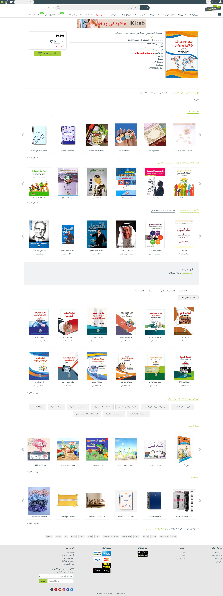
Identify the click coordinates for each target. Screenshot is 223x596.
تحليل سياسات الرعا (155, 382)
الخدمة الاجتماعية (184, 197)
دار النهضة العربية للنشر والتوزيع (155, 407)
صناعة (73, 536)
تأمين (97, 536)
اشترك (43, 581)
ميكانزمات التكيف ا (155, 337)
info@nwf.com (68, 561)
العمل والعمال (126, 536)
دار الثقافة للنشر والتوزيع (102, 407)
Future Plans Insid (68, 151)
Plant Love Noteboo (97, 151)
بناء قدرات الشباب (97, 337)
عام (66, 536)
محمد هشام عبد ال (96, 341)
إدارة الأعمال (164, 536)
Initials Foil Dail (155, 516)
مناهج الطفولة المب (126, 337)
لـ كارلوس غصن (97, 254)
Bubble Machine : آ (39, 465)
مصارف (49, 536)
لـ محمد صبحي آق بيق (155, 254)
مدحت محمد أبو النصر (154, 36)
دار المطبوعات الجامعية (114, 414)
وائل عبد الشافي (183, 341)
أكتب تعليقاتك (188, 273)
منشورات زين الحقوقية (78, 407)
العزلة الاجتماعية (68, 337)
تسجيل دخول (215, 2)
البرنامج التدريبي (39, 382)
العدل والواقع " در (184, 337)
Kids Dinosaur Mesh (126, 465)
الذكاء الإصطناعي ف (97, 197)
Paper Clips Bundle (184, 151)
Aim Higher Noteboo (39, 151)
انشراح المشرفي (125, 341)
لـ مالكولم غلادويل (184, 254)
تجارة (90, 536)
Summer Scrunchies (39, 516)
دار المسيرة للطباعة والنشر (138, 414)
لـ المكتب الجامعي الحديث (188, 297)
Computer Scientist (126, 516)
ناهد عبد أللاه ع (67, 341)
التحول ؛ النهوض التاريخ (97, 250)
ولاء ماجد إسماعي (38, 385)
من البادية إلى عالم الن (126, 250)
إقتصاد (153, 536)
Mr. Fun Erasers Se (126, 151)
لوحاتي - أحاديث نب (184, 465)
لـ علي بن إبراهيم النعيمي (126, 254)
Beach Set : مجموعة (68, 465)
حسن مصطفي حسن (183, 385)
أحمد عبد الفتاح (154, 385)
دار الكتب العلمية (56, 407)
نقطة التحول (184, 250)
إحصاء (173, 536)
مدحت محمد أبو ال (67, 385)
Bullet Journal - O (155, 151)
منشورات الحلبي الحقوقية (182, 407)
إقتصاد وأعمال (151, 528)
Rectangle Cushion (67, 516)
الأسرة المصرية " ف (184, 382)
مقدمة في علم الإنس (126, 382)
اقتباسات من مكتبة (155, 465)
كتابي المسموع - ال (97, 465)
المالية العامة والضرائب (110, 536)
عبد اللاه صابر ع (154, 341)
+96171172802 (68, 558)
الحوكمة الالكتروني (38, 337)
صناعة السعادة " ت (39, 197)
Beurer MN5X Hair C (184, 516)
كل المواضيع (162, 528)
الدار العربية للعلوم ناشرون (127, 407)
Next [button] (22, 134)
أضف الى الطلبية (50, 53)
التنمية (136, 536)
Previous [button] (200, 134)
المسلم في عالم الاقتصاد (39, 250)
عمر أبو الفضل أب (38, 341)
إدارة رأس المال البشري (155, 250)
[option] (184, 135)
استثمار (145, 536)
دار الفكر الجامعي (37, 407)
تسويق (81, 536)
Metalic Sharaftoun (97, 516)
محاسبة (58, 536)
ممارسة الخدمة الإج (68, 197)
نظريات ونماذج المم (68, 382)
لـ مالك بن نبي (39, 254)
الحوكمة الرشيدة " (155, 197)
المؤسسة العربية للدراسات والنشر (87, 414)
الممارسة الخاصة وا (126, 197)
